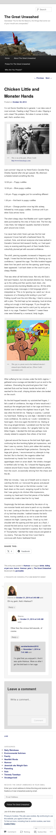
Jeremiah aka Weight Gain (16, 765)
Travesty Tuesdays (12, 774)
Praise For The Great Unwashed (17, 64)
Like (6, 736)
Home (7, 58)
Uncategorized (10, 777)
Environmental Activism (15, 753)
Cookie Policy (9, 823)
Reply (12, 607)
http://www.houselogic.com (20, 160)
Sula (6, 771)
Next (49, 78)
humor (16, 568)
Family (7, 756)
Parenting (8, 768)
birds (42, 565)
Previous (39, 78)
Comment (38, 720)
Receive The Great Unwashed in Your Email (24, 785)
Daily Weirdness (11, 750)
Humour (27, 565)
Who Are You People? (13, 69)
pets (29, 568)
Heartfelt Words (11, 759)
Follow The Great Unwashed (18, 804)
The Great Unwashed (21, 16)
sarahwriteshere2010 (29, 646)
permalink (20, 570)
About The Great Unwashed (25, 58)
